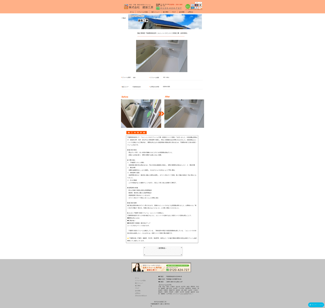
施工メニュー (139, 283)
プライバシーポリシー (141, 295)
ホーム (137, 278)
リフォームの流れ (139, 280)
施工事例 (137, 285)
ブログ (137, 288)
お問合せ (137, 293)
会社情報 (137, 290)
